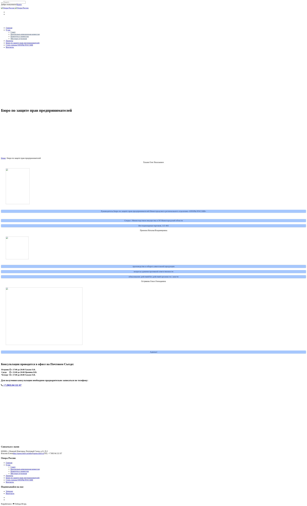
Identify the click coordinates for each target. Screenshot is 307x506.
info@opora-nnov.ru (36, 453)
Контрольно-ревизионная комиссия (25, 469)
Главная (9, 463)
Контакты (10, 482)
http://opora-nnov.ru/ (21, 453)
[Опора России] (15, 8)
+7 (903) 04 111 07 (12, 385)
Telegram (9, 491)
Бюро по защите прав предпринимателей (22, 478)
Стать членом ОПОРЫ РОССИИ (19, 480)
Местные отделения (19, 473)
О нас (8, 465)
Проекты (9, 476)
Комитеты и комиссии (20, 471)
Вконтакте (10, 493)
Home (3, 158)
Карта (19, 4)
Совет (13, 467)
